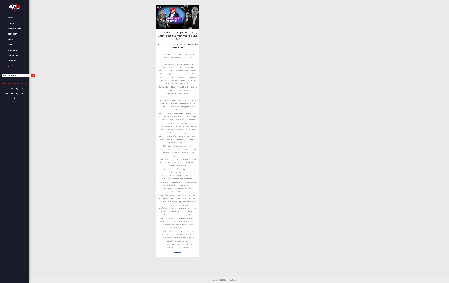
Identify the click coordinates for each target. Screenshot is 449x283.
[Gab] (22, 89)
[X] (7, 89)
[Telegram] (17, 93)
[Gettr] (12, 93)
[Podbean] (14, 98)
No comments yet (186, 44)
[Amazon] (22, 93)
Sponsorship (13, 50)
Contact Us (13, 55)
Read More (177, 253)
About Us (12, 61)
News (10, 39)
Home (10, 18)
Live (9, 66)
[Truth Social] (7, 93)
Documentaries (14, 28)
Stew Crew (12, 34)
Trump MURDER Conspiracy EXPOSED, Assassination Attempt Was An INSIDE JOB (177, 35)
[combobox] (16, 75)
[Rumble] (12, 89)
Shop (10, 45)
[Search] (33, 75)
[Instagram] (17, 89)
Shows (11, 23)
